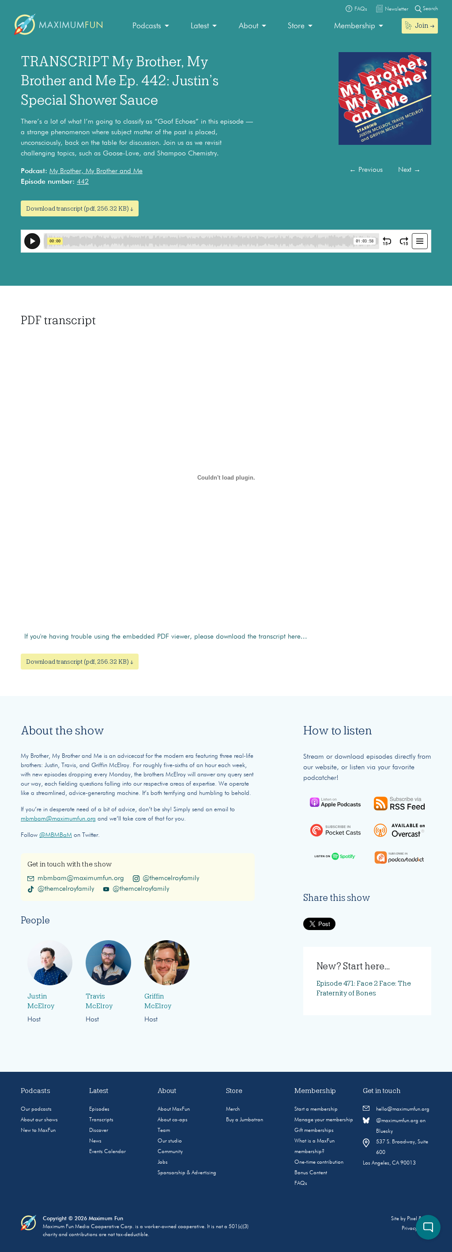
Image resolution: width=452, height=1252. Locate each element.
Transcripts (101, 1120)
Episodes (99, 1109)
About (248, 26)
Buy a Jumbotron (244, 1120)
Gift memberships (314, 1130)
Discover (98, 1130)
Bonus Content (310, 1173)
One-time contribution (318, 1162)
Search (430, 8)
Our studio (170, 1141)
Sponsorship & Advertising (187, 1173)
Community (170, 1151)
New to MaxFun (38, 1130)
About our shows (39, 1120)
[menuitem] (151, 26)
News (95, 1141)
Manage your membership (323, 1120)
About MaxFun (174, 1109)
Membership (354, 26)
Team (164, 1130)
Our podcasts (36, 1109)
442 (83, 181)
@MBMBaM (55, 835)
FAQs (300, 1183)
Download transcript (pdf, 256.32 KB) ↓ (79, 208)
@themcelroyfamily (171, 878)
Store (296, 26)
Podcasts (146, 26)
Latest (200, 26)
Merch (233, 1109)
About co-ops (173, 1120)
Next (409, 170)
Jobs (163, 1162)
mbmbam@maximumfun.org (58, 819)
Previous (366, 170)
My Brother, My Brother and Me (96, 171)
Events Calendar (107, 1151)
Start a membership (316, 1109)
